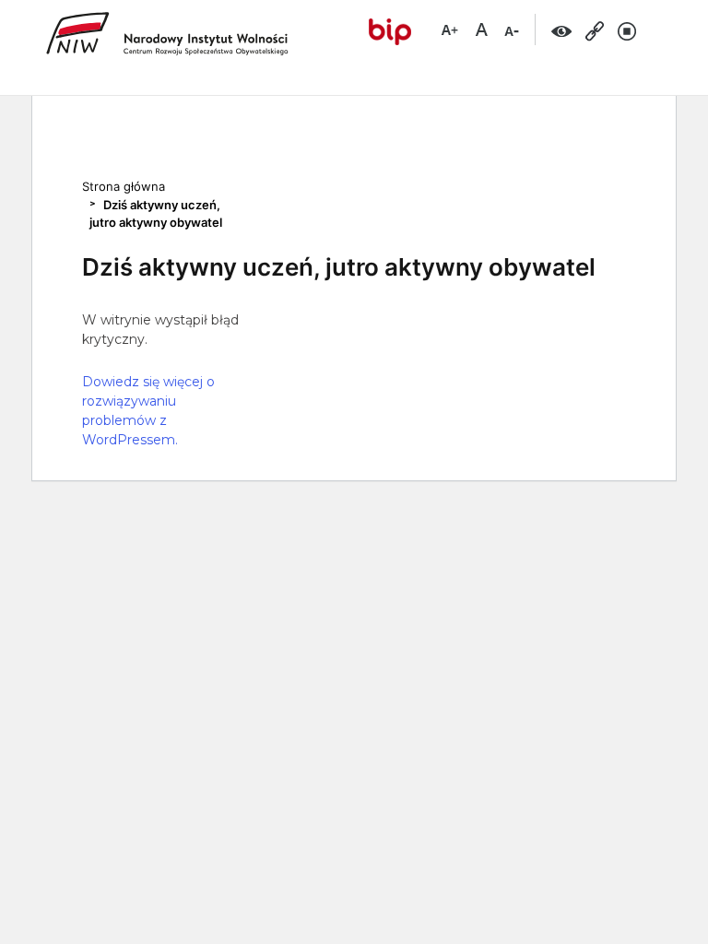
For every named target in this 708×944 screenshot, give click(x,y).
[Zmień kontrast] (562, 30)
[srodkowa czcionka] (481, 27)
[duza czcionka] (449, 27)
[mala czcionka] (511, 27)
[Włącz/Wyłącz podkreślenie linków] (595, 30)
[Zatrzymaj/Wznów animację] (627, 30)
